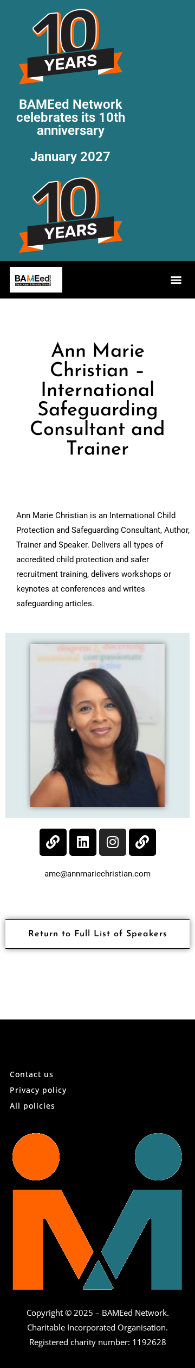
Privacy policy (38, 1090)
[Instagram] (112, 842)
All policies (32, 1105)
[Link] (53, 842)
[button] (176, 280)
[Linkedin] (82, 842)
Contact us (32, 1074)
